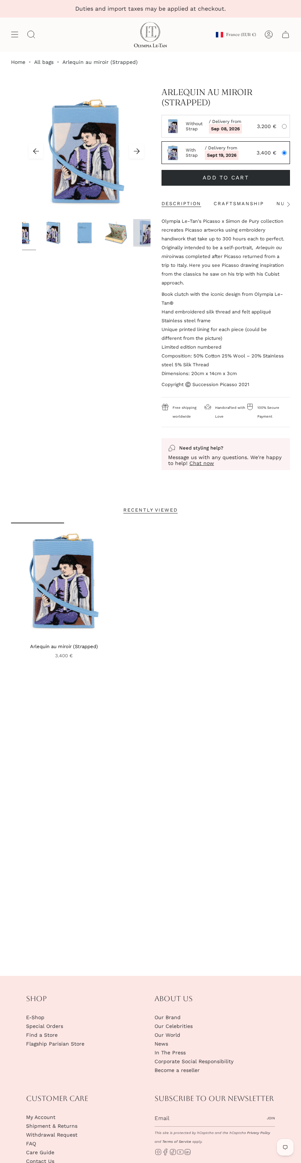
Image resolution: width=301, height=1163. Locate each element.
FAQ (31, 1143)
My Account (40, 1117)
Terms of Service (176, 1142)
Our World (167, 1035)
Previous (36, 151)
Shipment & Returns (51, 1126)
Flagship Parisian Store (55, 1044)
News (161, 1044)
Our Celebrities (174, 1026)
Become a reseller (177, 1070)
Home (18, 62)
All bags (44, 62)
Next (136, 151)
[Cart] (285, 34)
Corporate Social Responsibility (194, 1061)
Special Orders (44, 1026)
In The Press (170, 1052)
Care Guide (40, 1152)
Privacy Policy (258, 1133)
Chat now (201, 463)
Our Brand (168, 1017)
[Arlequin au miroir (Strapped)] (64, 581)
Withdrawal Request (51, 1135)
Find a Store (42, 1035)
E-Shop (35, 1017)
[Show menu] (14, 34)
